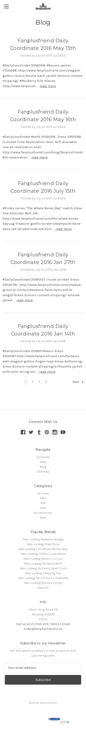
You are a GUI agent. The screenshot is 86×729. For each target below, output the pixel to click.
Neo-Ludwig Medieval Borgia (43, 539)
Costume (43, 457)
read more (48, 86)
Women (43, 493)
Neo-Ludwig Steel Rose (43, 544)
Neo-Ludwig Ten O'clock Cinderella (43, 578)
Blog (43, 467)
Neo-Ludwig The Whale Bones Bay (43, 549)
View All (43, 588)
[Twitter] (31, 432)
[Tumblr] (39, 432)
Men (43, 498)
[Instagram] (55, 432)
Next (76, 382)
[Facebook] (23, 432)
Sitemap (43, 472)
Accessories (43, 513)
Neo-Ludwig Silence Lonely (43, 583)
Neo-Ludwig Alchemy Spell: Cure (43, 568)
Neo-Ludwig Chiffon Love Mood (43, 554)
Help (43, 462)
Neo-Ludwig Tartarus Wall (43, 563)
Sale (43, 517)
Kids (43, 508)
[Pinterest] (46, 432)
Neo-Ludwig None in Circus (43, 559)
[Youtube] (63, 432)
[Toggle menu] (6, 6)
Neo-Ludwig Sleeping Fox (43, 573)
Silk (43, 503)
